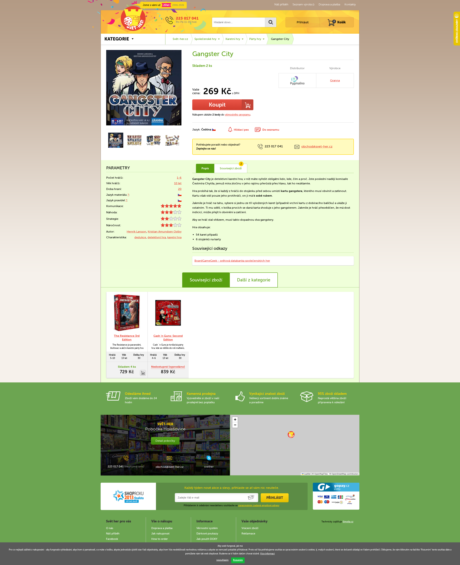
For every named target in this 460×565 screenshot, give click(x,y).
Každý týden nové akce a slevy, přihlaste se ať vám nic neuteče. (231, 488)
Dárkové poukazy (207, 533)
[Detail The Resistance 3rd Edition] (127, 313)
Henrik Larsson (136, 231)
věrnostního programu (237, 114)
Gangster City (280, 39)
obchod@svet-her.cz (316, 146)
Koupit (217, 105)
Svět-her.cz (180, 39)
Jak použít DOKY (206, 539)
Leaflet (307, 474)
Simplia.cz (348, 521)
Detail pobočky (165, 440)
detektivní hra (157, 237)
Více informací (267, 553)
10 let (177, 183)
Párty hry (255, 39)
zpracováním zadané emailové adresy (258, 505)
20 (179, 189)
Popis (205, 168)
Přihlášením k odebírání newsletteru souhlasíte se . (232, 505)
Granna (335, 80)
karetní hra (174, 237)
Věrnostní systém (207, 528)
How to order (159, 539)
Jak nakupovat (160, 533)
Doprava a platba (329, 4)
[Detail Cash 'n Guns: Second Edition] (168, 313)
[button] (291, 434)
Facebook (112, 539)
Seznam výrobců (303, 4)
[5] (171, 206)
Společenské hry (205, 39)
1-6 (179, 177)
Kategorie (116, 39)
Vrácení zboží (250, 528)
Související (231, 167)
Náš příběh (281, 4)
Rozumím (238, 560)
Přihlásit (303, 22)
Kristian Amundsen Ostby (164, 231)
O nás (109, 528)
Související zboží (206, 279)
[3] (171, 213)
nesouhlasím (222, 560)
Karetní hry (233, 39)
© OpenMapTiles (320, 474)
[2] (171, 219)
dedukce (140, 237)
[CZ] (179, 194)
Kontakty (350, 4)
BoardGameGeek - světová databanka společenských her (232, 260)
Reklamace (248, 533)
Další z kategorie (253, 279)
